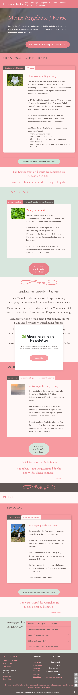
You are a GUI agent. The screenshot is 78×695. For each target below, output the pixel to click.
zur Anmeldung (39, 358)
